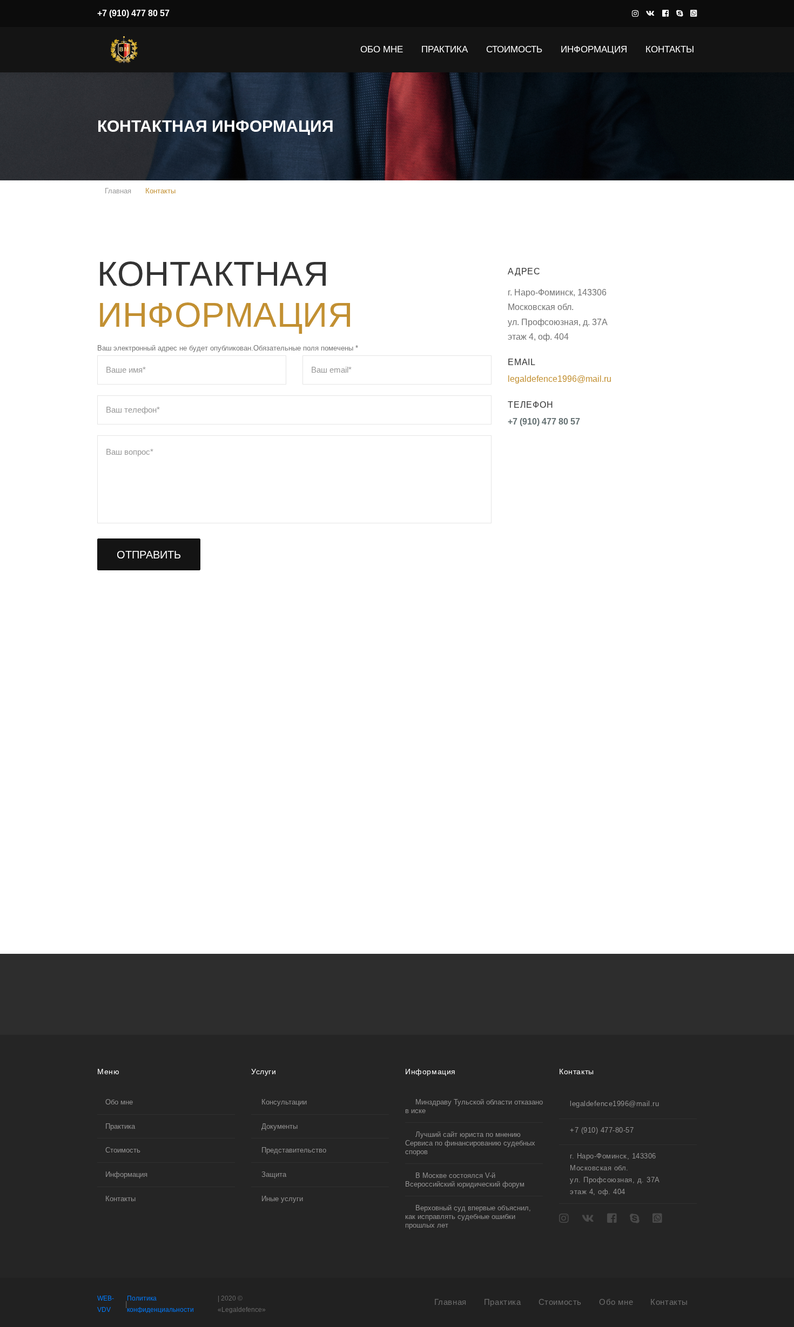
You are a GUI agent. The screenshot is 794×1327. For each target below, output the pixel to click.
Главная (117, 191)
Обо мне (119, 1102)
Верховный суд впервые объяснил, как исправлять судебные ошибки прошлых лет (468, 1216)
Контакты (669, 49)
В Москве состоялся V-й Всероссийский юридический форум (464, 1179)
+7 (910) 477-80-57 (602, 1130)
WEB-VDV (105, 1304)
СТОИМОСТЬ (517, 49)
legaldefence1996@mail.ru (559, 378)
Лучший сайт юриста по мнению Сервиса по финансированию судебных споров (470, 1142)
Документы (278, 1126)
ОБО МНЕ (384, 49)
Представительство (292, 1150)
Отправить (149, 555)
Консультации (283, 1102)
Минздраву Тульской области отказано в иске (474, 1106)
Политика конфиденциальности (160, 1304)
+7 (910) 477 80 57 (133, 13)
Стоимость (122, 1150)
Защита (272, 1174)
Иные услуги (281, 1199)
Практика (447, 49)
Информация (597, 49)
